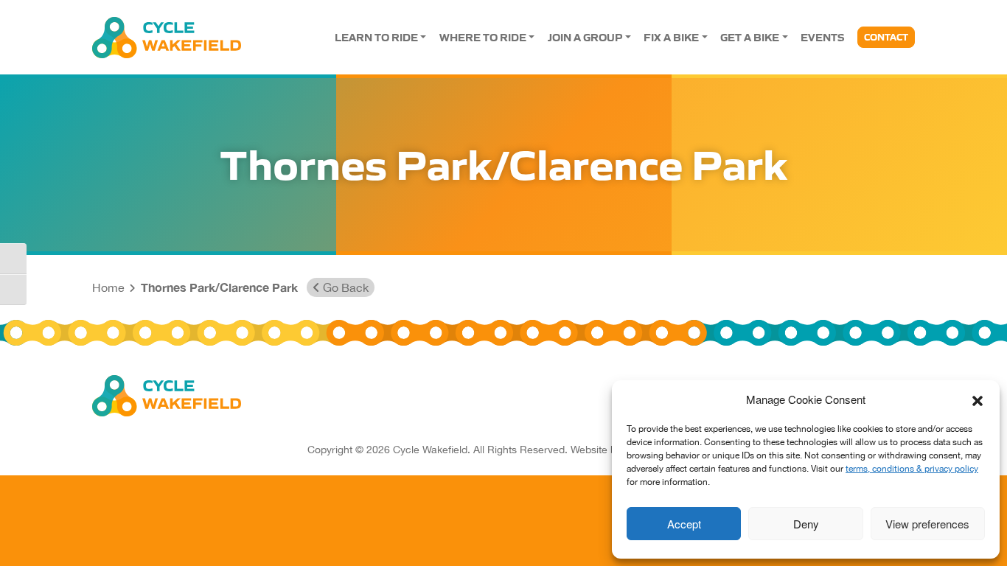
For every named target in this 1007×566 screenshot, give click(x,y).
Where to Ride (482, 36)
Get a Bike (749, 36)
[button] (977, 399)
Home (108, 287)
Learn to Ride (376, 36)
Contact (886, 36)
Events (822, 36)
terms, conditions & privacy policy (912, 469)
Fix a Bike (671, 36)
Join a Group (585, 36)
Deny (806, 523)
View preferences (927, 523)
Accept (684, 523)
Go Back (344, 287)
